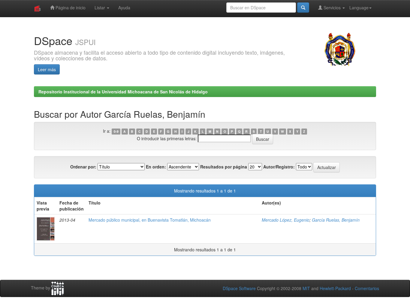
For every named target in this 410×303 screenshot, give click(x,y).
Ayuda (124, 8)
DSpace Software (239, 288)
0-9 (116, 131)
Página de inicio (70, 8)
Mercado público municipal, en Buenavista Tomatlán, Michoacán (150, 220)
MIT (306, 288)
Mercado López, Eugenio (285, 220)
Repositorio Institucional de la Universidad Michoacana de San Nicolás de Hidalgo (123, 92)
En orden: (156, 167)
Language (359, 8)
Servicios (332, 8)
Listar (100, 8)
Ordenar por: (83, 167)
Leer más (47, 69)
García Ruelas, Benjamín (336, 220)
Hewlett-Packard (335, 288)
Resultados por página (223, 167)
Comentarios (367, 288)
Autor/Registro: (279, 167)
